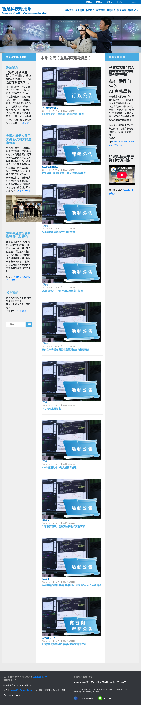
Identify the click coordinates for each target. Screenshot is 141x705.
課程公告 (54, 166)
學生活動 (46, 107)
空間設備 (111, 10)
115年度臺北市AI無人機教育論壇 (59, 467)
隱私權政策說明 (40, 676)
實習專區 (121, 10)
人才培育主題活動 (51, 408)
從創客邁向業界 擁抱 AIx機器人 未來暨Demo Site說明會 (71, 585)
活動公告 (54, 107)
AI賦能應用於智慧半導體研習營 (58, 231)
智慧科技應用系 (25, 9)
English (121, 1)
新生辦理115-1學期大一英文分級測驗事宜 (64, 172)
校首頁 (90, 1)
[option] (70, 34)
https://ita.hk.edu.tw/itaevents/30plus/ (121, 143)
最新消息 (79, 10)
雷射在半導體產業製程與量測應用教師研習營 (66, 349)
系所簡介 (90, 10)
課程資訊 (100, 10)
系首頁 (110, 1)
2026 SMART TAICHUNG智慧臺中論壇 (62, 290)
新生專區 (46, 166)
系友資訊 (21, 310)
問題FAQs (133, 10)
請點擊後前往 (23, 190)
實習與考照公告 (48, 638)
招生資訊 (69, 10)
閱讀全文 (24, 122)
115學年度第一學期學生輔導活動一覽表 (63, 113)
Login (134, 2)
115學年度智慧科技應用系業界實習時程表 (64, 644)
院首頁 (100, 1)
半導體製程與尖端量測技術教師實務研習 (63, 526)
